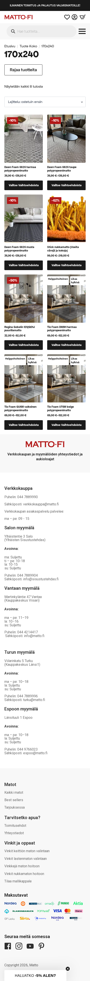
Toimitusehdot (15, 825)
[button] (35, 975)
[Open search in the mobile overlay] (41, 31)
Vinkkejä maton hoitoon (22, 866)
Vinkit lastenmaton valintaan (25, 859)
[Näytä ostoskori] (81, 17)
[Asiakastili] (74, 17)
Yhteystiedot (14, 833)
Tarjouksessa (14, 807)
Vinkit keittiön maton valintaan (27, 851)
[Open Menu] (82, 31)
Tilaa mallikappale (18, 881)
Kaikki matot (13, 792)
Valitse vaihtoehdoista (24, 185)
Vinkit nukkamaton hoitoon (24, 874)
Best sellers (13, 800)
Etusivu (9, 46)
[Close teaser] (68, 969)
